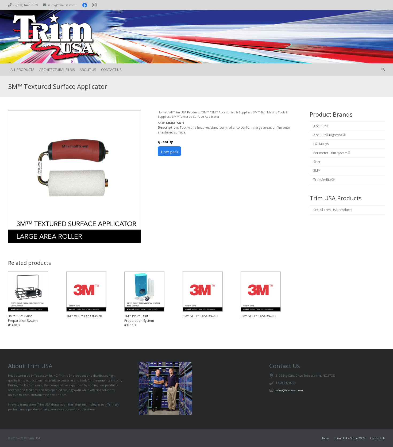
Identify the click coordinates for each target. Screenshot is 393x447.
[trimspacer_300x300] (48, 36)
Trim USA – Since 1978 (349, 438)
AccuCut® (320, 126)
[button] (383, 69)
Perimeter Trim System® (331, 153)
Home (162, 112)
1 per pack (169, 151)
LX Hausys (321, 144)
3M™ (205, 112)
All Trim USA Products (184, 112)
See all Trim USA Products (332, 210)
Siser (317, 161)
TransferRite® (323, 179)
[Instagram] (94, 5)
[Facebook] (85, 5)
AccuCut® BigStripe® (329, 135)
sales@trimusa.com (289, 390)
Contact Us (377, 438)
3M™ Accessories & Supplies (231, 112)
